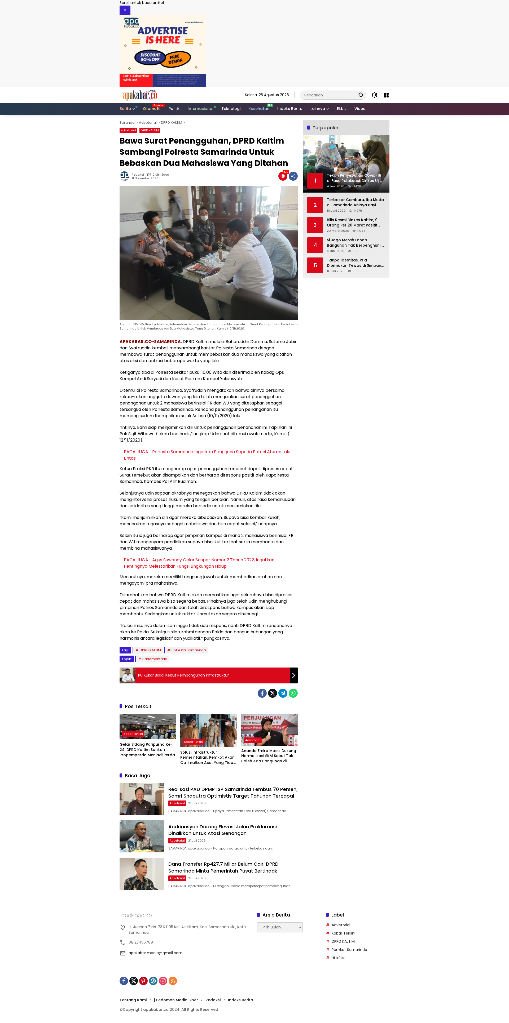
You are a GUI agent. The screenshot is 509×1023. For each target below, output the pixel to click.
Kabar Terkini (133, 734)
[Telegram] (282, 693)
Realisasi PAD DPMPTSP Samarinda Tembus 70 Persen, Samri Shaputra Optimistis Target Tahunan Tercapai (232, 792)
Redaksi (138, 174)
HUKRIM (338, 957)
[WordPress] (153, 981)
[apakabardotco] (140, 94)
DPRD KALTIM (150, 130)
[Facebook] (262, 693)
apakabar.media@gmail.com (155, 952)
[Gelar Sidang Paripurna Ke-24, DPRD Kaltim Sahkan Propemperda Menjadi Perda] (148, 726)
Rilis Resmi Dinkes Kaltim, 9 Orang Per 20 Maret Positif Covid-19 (352, 222)
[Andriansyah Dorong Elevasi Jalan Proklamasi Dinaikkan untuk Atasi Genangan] (142, 836)
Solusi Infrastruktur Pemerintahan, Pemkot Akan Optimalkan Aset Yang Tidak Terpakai (207, 758)
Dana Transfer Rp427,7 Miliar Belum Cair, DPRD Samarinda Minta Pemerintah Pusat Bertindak (223, 867)
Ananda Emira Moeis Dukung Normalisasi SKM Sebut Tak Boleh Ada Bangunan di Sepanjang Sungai (268, 756)
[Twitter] (272, 693)
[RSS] (173, 981)
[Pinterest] (143, 981)
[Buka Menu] (386, 95)
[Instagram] (163, 981)
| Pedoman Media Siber (176, 1000)
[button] (361, 95)
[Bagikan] (293, 176)
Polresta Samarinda (189, 650)
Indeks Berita (240, 1000)
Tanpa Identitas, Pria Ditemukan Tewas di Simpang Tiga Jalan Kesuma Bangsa (355, 263)
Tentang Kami (133, 1000)
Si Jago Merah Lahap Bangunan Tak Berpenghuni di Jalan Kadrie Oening (356, 243)
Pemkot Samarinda (349, 949)
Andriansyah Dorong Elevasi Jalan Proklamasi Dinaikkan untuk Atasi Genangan (222, 830)
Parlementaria (154, 658)
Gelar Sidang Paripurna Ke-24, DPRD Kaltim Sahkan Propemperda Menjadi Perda (147, 749)
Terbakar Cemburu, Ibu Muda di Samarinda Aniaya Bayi (355, 202)
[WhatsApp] (293, 693)
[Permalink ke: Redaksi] (126, 176)
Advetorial (128, 130)
